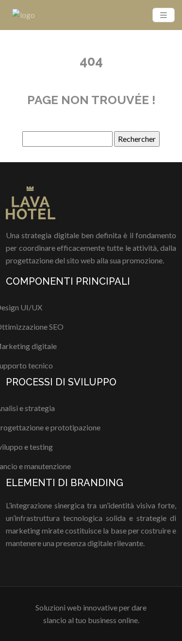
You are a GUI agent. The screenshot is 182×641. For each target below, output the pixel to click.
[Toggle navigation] (163, 15)
